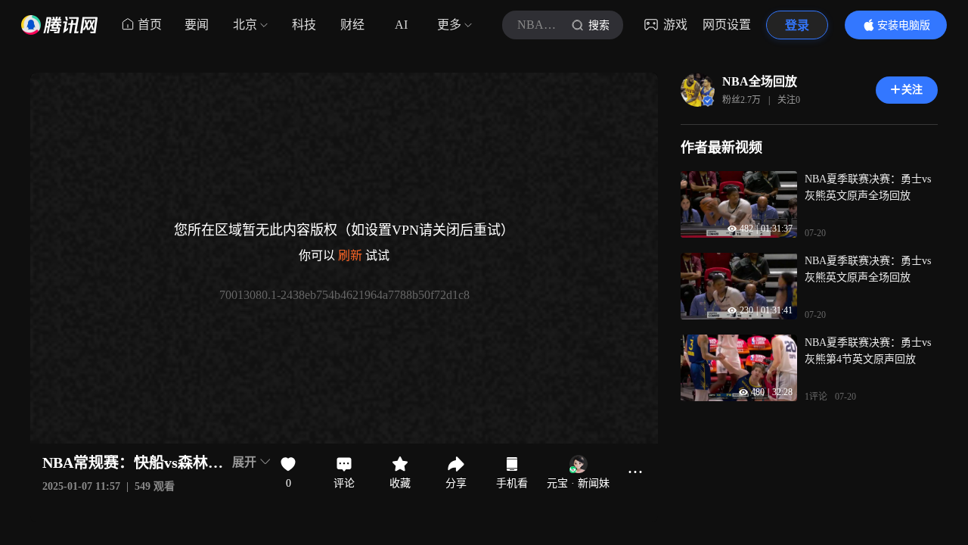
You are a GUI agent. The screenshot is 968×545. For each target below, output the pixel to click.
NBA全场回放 (759, 81)
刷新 (350, 255)
